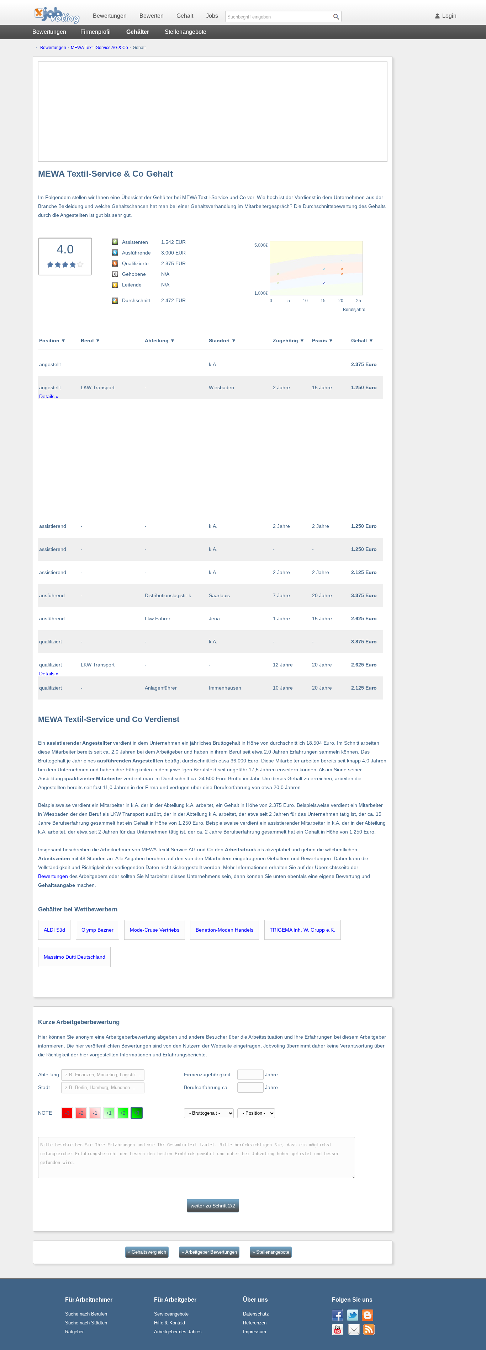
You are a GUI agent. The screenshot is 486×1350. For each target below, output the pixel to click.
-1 (95, 1113)
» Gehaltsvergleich (147, 1252)
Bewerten (151, 16)
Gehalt (184, 16)
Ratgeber (74, 1331)
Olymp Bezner (97, 930)
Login (449, 16)
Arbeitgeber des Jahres (178, 1331)
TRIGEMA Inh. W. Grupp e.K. (302, 930)
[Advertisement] (212, 111)
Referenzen (254, 1322)
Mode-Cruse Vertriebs (154, 930)
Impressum (254, 1331)
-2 (81, 1113)
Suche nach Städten (86, 1322)
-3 (67, 1113)
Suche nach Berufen (86, 1314)
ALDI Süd (54, 930)
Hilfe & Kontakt (169, 1322)
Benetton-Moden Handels (224, 930)
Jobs (212, 16)
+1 (109, 1113)
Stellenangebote (185, 32)
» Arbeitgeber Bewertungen (209, 1252)
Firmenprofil (95, 32)
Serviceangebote (171, 1314)
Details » (49, 396)
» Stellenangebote (270, 1252)
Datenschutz (256, 1314)
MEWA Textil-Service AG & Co (99, 47)
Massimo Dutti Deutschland (74, 957)
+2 (123, 1113)
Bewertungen (110, 16)
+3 (136, 1113)
